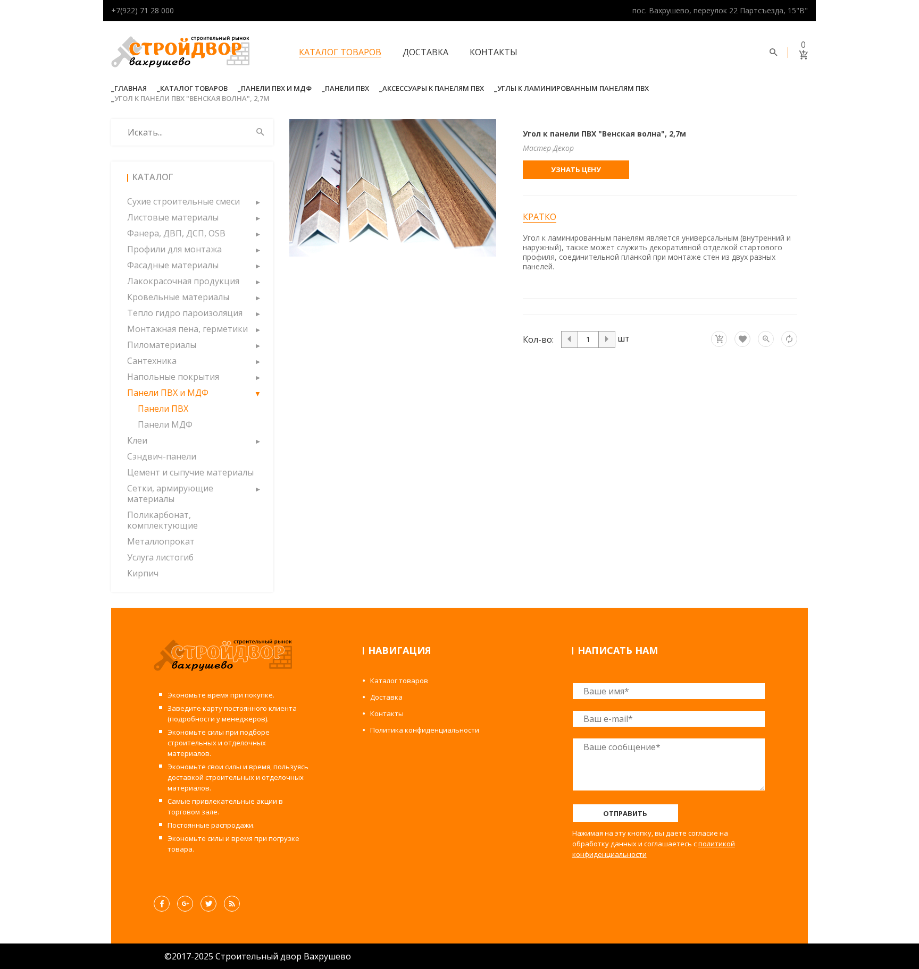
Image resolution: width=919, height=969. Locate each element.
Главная (130, 88)
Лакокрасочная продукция (183, 281)
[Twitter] (208, 904)
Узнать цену (576, 169)
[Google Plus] (185, 904)
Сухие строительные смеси (183, 201)
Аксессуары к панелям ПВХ (433, 88)
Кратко (539, 217)
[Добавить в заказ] (719, 339)
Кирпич (142, 573)
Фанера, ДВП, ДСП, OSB (176, 233)
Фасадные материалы (173, 265)
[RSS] (232, 904)
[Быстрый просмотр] (766, 339)
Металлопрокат (161, 541)
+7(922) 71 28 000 (142, 10)
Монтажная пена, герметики (187, 329)
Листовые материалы (173, 217)
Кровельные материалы (178, 297)
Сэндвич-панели (161, 456)
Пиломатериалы (161, 345)
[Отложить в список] (742, 339)
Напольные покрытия (173, 376)
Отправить (625, 813)
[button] (257, 201)
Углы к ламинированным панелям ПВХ (573, 88)
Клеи (137, 440)
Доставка (425, 52)
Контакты (493, 52)
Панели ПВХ (347, 88)
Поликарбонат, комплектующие (162, 520)
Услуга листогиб (160, 557)
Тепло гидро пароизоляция (185, 313)
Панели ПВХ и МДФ (276, 88)
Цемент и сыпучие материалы (190, 472)
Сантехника (152, 361)
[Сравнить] (789, 339)
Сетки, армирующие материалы (170, 493)
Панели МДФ (165, 424)
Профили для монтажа (174, 249)
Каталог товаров (340, 52)
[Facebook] (162, 904)
